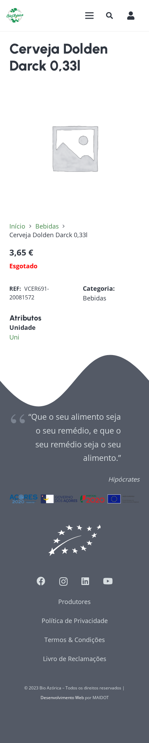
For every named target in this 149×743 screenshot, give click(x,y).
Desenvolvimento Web (62, 697)
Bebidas (47, 226)
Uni (14, 337)
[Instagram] (63, 581)
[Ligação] (15, 15)
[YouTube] (108, 581)
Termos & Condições (74, 639)
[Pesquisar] (109, 15)
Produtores (74, 601)
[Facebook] (41, 581)
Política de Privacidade (75, 620)
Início (17, 226)
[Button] (134, 15)
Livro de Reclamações (74, 658)
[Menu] (89, 15)
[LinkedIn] (85, 581)
